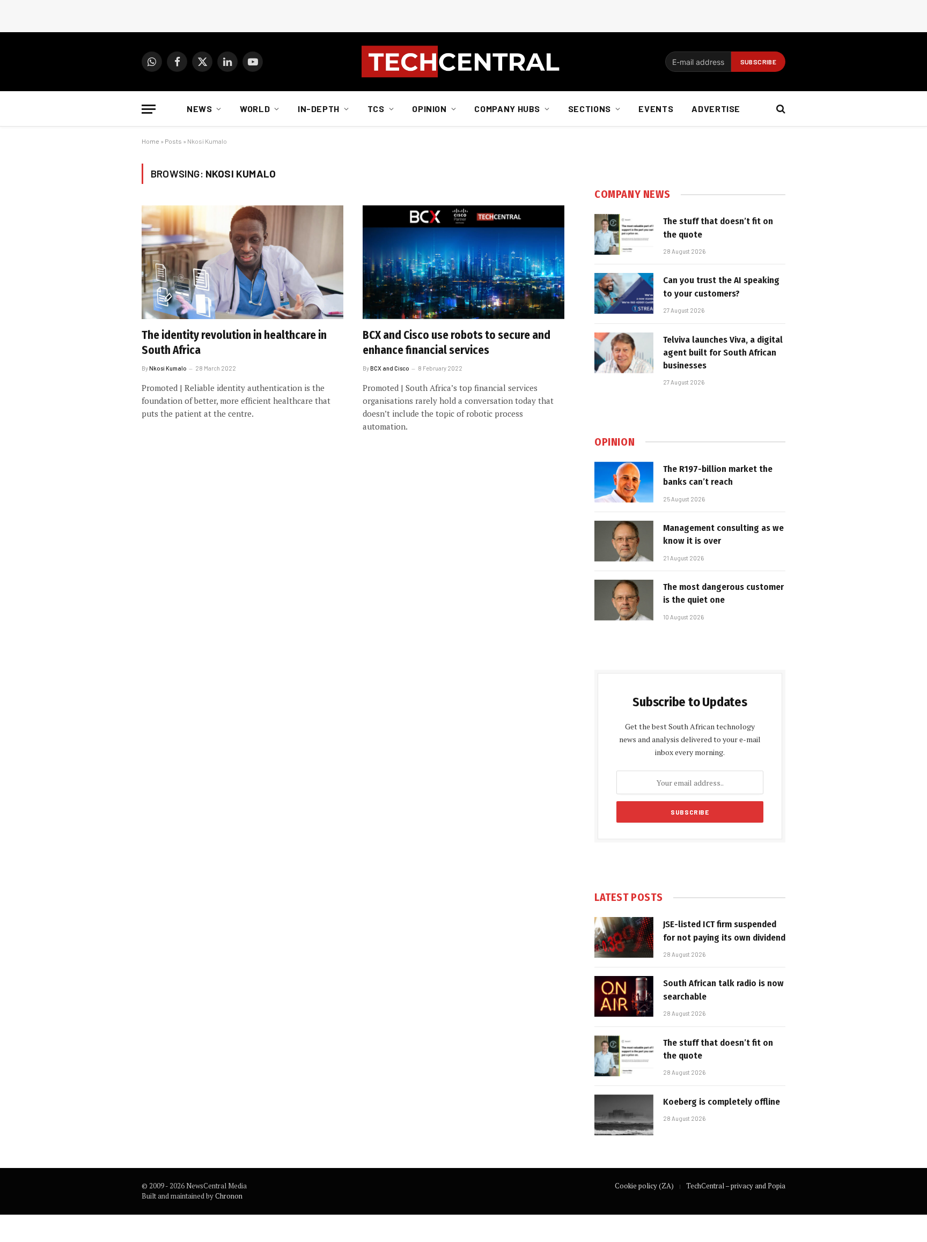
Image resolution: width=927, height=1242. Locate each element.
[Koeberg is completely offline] (623, 1115)
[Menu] (149, 109)
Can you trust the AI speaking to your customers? (721, 287)
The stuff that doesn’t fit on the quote (718, 228)
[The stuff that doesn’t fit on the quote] (623, 234)
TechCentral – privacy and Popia (735, 1186)
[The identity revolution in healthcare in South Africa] (242, 262)
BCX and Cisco (389, 368)
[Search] (779, 109)
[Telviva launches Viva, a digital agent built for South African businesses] (623, 352)
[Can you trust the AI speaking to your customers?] (623, 293)
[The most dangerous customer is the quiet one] (623, 600)
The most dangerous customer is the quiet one (723, 593)
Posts (173, 141)
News (199, 109)
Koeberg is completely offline (721, 1101)
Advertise (715, 109)
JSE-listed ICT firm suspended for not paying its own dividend (724, 931)
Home (150, 141)
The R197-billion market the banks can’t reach (717, 475)
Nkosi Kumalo (168, 368)
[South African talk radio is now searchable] (623, 996)
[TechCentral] (463, 61)
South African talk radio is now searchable (723, 990)
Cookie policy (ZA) (644, 1186)
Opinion (429, 109)
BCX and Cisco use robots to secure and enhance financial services (456, 343)
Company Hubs (507, 109)
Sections (589, 109)
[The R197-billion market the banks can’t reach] (623, 482)
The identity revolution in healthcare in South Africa (234, 343)
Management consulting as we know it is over (723, 534)
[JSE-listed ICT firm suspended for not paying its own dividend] (623, 937)
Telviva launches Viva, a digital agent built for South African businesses (723, 353)
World (255, 109)
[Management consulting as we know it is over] (623, 541)
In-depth (319, 109)
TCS (376, 109)
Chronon (228, 1196)
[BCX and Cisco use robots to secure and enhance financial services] (463, 262)
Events (655, 109)
